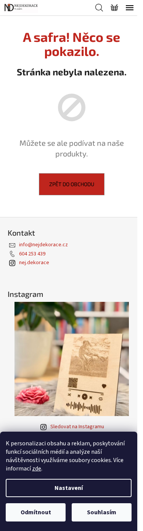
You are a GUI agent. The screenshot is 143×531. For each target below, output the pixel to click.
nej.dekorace (34, 262)
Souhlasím (101, 512)
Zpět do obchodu (71, 184)
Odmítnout (36, 512)
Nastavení (69, 488)
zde (36, 468)
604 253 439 (32, 254)
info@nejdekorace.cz (43, 245)
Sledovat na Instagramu (77, 427)
